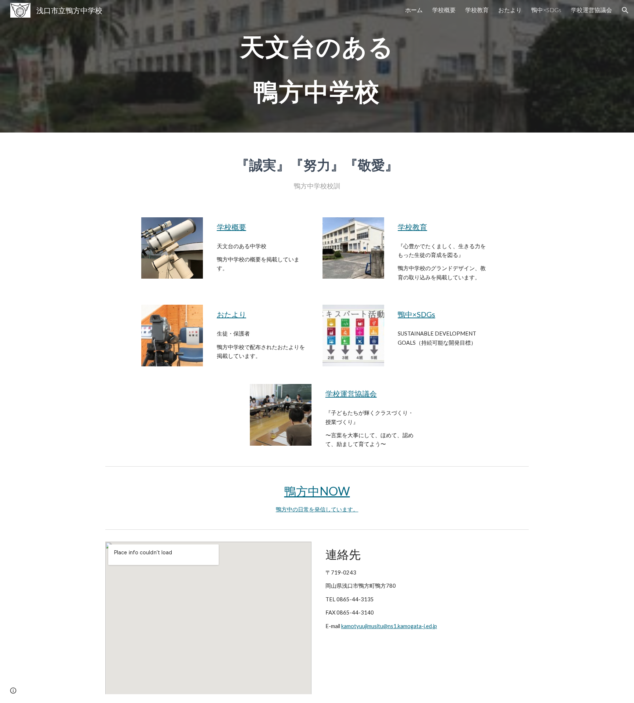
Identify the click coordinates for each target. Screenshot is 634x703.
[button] (625, 10)
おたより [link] (510, 9)
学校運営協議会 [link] (591, 9)
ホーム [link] (414, 9)
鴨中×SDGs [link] (546, 9)
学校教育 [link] (477, 9)
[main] (317, 66)
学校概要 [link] (444, 9)
